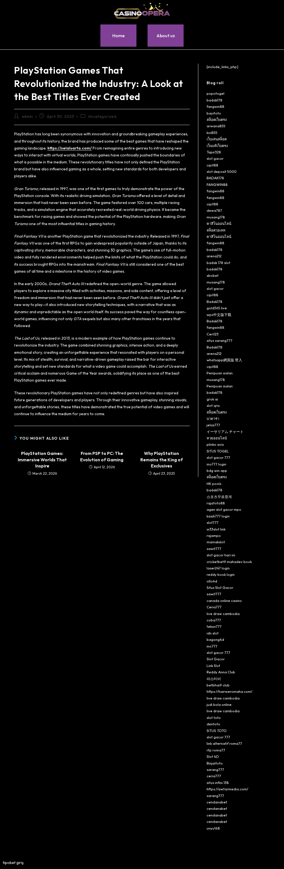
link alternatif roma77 (224, 743)
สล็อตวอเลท (216, 230)
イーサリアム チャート (225, 431)
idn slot (213, 633)
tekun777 (214, 626)
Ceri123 (213, 334)
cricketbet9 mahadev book (229, 561)
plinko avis (215, 444)
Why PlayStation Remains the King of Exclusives (161, 459)
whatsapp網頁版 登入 (224, 360)
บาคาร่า (213, 418)
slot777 (213, 522)
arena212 (214, 256)
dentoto (213, 724)
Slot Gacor (216, 659)
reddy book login (221, 574)
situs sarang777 (219, 340)
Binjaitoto (215, 763)
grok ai (212, 399)
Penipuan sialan (220, 373)
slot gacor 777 (218, 457)
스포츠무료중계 (219, 496)
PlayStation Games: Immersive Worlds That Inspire (42, 459)
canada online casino (224, 600)
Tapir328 (214, 152)
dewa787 (214, 210)
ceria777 (214, 776)
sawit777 (214, 548)
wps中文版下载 (219, 314)
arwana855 (216, 126)
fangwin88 (215, 106)
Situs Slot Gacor (220, 587)
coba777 (214, 620)
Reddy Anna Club (221, 672)
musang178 (216, 217)
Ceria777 (214, 607)
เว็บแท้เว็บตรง (217, 145)
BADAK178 (215, 178)
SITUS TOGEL (218, 451)
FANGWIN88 (217, 184)
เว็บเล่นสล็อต (217, 139)
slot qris (213, 405)
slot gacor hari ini (221, 555)
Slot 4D (213, 756)
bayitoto (214, 113)
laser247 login (218, 568)
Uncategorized (102, 116)
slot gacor (215, 158)
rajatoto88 (216, 503)
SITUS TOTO (217, 730)
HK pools (214, 483)
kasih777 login (218, 516)
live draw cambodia (223, 613)
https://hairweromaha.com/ (229, 691)
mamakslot (216, 542)
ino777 (212, 646)
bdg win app (217, 470)
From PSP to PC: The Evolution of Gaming (101, 456)
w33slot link (216, 529)
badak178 (214, 100)
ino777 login (216, 464)
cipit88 (212, 165)
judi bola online (219, 704)
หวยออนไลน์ (217, 438)
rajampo (214, 535)
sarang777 (215, 769)
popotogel (215, 93)
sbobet (213, 275)
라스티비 (214, 678)
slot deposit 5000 (222, 171)
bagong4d (215, 639)
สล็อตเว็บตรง (217, 119)
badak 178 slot (218, 262)
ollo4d (212, 581)
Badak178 (214, 301)
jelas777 (213, 425)
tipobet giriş (13, 862)
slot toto (214, 717)
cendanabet (217, 802)
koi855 (212, 132)
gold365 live (217, 308)
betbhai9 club (218, 685)
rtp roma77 (216, 750)
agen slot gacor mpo (224, 509)
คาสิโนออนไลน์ (219, 223)
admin (27, 116)
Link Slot (213, 665)
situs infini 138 (218, 782)
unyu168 (213, 828)
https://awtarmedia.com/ (227, 789)
